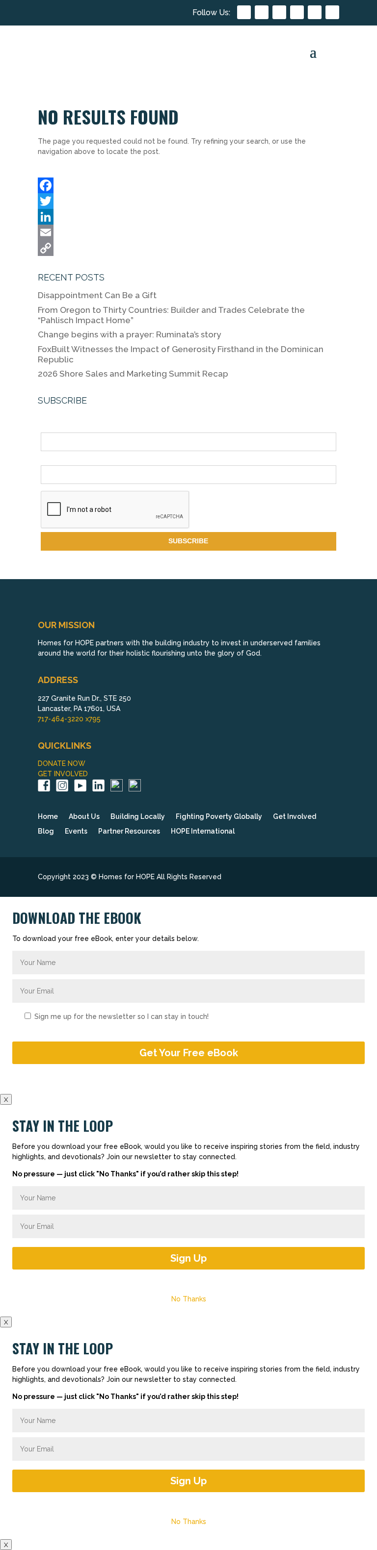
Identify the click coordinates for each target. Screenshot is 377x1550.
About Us (84, 816)
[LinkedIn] (188, 217)
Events (76, 831)
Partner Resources (129, 831)
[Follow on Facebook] (244, 12)
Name (50, 427)
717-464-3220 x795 (69, 719)
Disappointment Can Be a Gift (97, 295)
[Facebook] (188, 185)
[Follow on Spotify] (332, 12)
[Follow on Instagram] (262, 12)
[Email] (188, 232)
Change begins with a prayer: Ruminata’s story (129, 334)
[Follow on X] (315, 12)
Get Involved (294, 816)
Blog (46, 831)
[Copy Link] (188, 248)
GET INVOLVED (63, 774)
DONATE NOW (61, 763)
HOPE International (203, 831)
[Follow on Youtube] (279, 12)
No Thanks (188, 1299)
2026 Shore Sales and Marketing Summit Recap (133, 374)
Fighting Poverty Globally (219, 816)
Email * (52, 459)
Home (48, 816)
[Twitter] (188, 201)
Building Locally (137, 816)
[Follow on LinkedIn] (297, 12)
